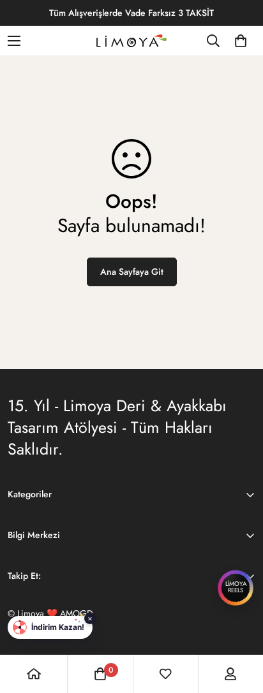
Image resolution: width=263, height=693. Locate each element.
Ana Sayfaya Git (131, 271)
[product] (33, 674)
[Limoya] (131, 41)
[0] (240, 40)
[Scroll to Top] (240, 625)
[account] (230, 673)
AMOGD (76, 613)
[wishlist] (165, 673)
